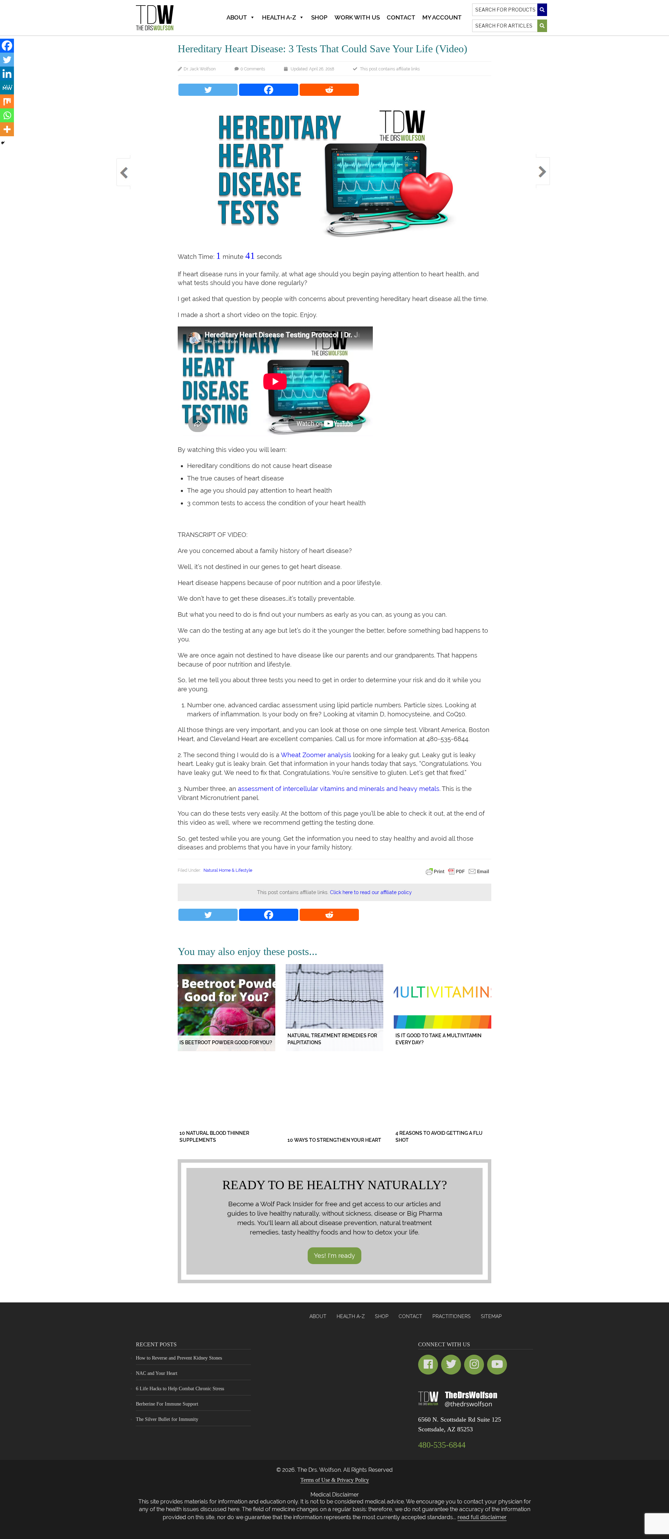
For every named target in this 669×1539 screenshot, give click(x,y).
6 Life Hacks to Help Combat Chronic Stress (180, 1388)
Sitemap (491, 1316)
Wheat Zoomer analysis (316, 755)
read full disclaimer (482, 1517)
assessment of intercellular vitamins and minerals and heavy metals (338, 788)
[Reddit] (329, 90)
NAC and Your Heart (156, 1373)
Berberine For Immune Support (167, 1404)
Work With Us (357, 17)
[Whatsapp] (7, 115)
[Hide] (3, 143)
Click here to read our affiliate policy (371, 892)
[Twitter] (208, 90)
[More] (7, 129)
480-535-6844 (442, 1444)
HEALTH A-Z (351, 1316)
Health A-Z (279, 17)
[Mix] (7, 101)
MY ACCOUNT (442, 17)
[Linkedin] (7, 73)
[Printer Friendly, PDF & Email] (457, 871)
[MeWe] (7, 87)
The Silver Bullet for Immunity (167, 1419)
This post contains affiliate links (390, 69)
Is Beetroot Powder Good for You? (225, 1042)
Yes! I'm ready (334, 1255)
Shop (319, 17)
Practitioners (451, 1316)
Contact (401, 17)
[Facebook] (268, 90)
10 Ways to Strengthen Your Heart (334, 1140)
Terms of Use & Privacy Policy (334, 1480)
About (236, 17)
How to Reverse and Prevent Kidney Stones (179, 1358)
